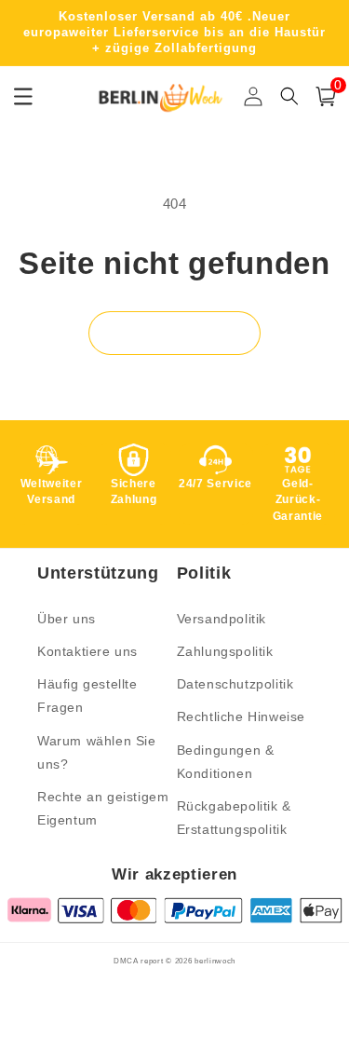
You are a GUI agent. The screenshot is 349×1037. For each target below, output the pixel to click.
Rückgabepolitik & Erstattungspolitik (234, 817)
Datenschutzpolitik (235, 683)
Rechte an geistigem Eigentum (102, 808)
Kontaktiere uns (87, 651)
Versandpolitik (221, 618)
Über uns (66, 618)
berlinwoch (215, 960)
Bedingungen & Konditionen (226, 762)
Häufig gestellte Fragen (87, 695)
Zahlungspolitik (225, 651)
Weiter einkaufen (174, 333)
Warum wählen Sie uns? (96, 752)
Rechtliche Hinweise (241, 716)
